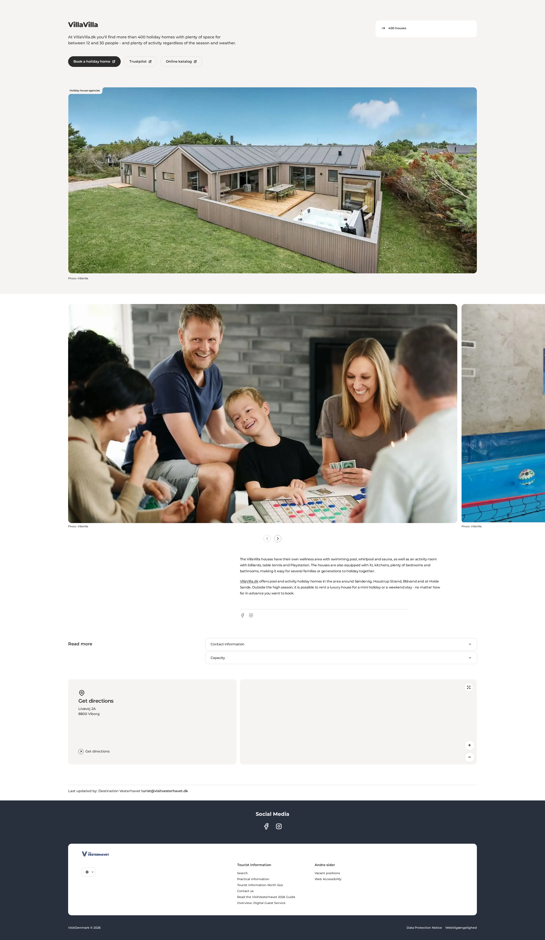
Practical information (253, 879)
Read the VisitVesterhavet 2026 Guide (266, 897)
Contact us (245, 891)
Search (242, 873)
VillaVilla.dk (249, 581)
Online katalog (179, 61)
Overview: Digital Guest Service (261, 903)
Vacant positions (327, 873)
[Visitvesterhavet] (95, 853)
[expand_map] (468, 687)
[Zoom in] (470, 745)
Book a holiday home (91, 61)
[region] (358, 721)
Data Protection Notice (424, 928)
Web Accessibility (328, 879)
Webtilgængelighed (461, 928)
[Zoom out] (470, 757)
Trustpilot (138, 61)
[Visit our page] (266, 826)
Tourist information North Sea (260, 885)
